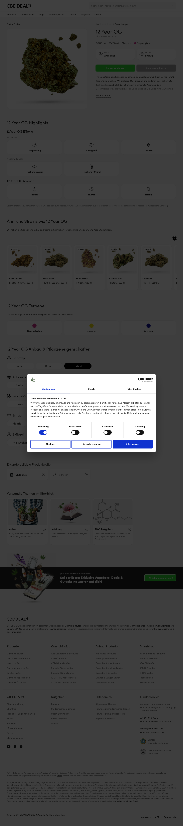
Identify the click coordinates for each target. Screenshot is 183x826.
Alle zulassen (132, 444)
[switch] (75, 432)
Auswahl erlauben (91, 444)
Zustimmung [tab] (48, 389)
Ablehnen (50, 444)
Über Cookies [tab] (134, 389)
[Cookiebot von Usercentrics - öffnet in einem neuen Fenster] (140, 379)
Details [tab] (91, 389)
